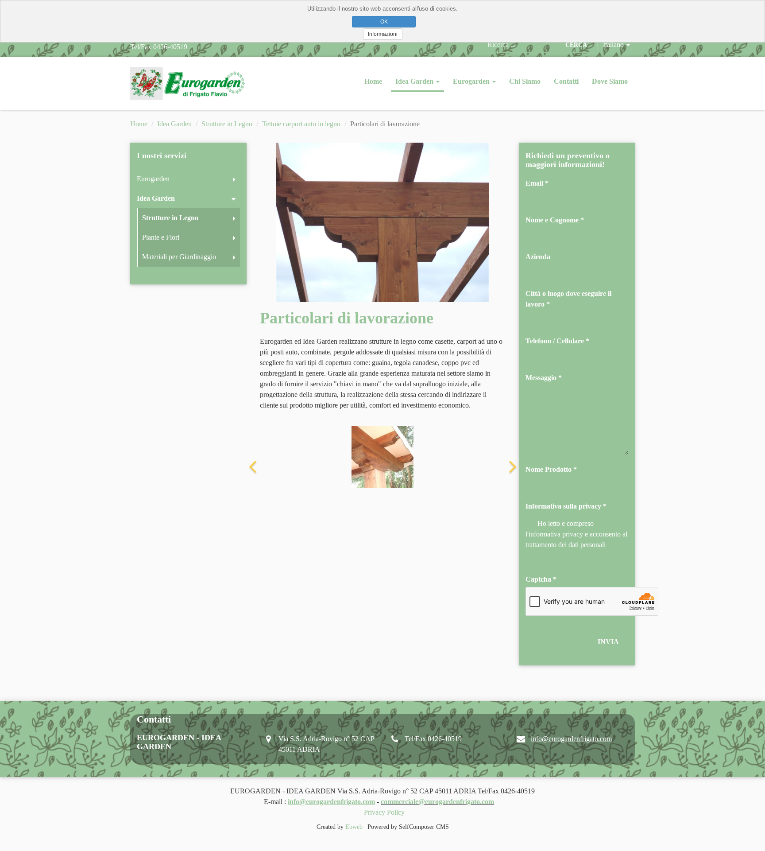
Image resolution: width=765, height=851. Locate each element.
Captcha (538, 579)
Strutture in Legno (226, 124)
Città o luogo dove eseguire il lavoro (568, 299)
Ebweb (354, 827)
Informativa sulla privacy (563, 506)
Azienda (537, 256)
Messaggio (540, 377)
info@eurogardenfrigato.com (571, 738)
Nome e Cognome (552, 220)
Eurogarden (472, 81)
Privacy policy (545, 559)
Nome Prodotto (548, 469)
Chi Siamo (525, 81)
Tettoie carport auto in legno (301, 124)
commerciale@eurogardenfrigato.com (437, 801)
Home (373, 81)
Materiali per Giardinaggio (179, 256)
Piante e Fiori (160, 237)
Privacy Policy (384, 812)
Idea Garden (415, 81)
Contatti (566, 81)
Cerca (576, 45)
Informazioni (383, 34)
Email (534, 183)
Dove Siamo (610, 81)
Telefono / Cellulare (554, 341)
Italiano (614, 44)
